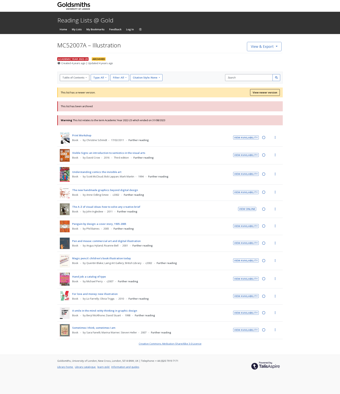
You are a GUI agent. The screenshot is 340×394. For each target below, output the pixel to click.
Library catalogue (85, 367)
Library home (65, 367)
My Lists (77, 29)
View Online (247, 209)
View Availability (246, 137)
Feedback (115, 29)
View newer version (265, 92)
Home (63, 29)
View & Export (262, 46)
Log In (130, 29)
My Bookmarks (95, 29)
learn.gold (103, 367)
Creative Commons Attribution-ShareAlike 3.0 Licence (170, 343)
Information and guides (125, 367)
